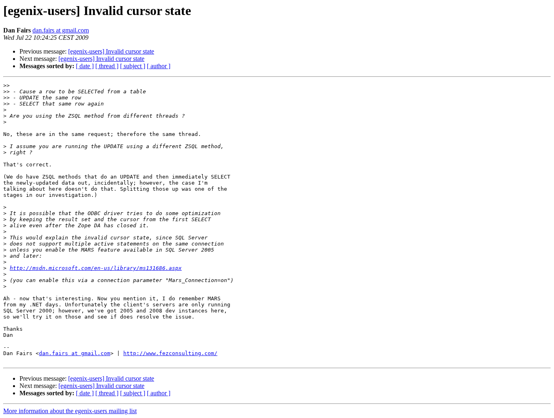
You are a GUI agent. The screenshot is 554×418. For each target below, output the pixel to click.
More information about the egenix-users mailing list (70, 410)
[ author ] (158, 65)
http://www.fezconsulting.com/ (170, 353)
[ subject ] (132, 65)
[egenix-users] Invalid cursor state (111, 51)
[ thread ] (106, 65)
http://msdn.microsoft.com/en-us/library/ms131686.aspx (96, 268)
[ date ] (85, 65)
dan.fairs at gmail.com (60, 30)
